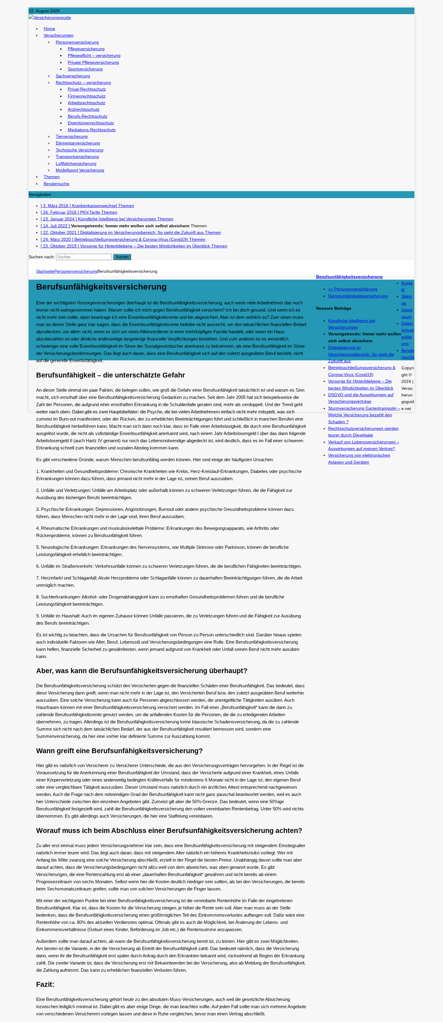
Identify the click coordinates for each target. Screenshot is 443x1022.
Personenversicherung (77, 42)
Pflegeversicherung (86, 48)
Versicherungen (59, 35)
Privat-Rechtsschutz (87, 89)
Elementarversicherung (78, 143)
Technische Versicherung (79, 150)
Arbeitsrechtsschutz (86, 102)
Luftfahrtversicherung (76, 163)
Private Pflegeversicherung (93, 62)
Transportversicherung (77, 156)
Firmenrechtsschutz (86, 96)
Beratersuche (56, 183)
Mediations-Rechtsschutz (92, 129)
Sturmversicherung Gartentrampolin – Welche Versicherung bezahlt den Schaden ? (364, 415)
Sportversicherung (85, 69)
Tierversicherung (72, 136)
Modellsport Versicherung (80, 170)
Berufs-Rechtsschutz (87, 116)
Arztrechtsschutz (83, 109)
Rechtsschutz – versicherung (83, 82)
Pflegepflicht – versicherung (94, 55)
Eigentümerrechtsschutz (91, 122)
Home (49, 28)
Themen (52, 176)
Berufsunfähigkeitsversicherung (349, 276)
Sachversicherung (73, 75)
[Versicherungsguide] (221, 17)
